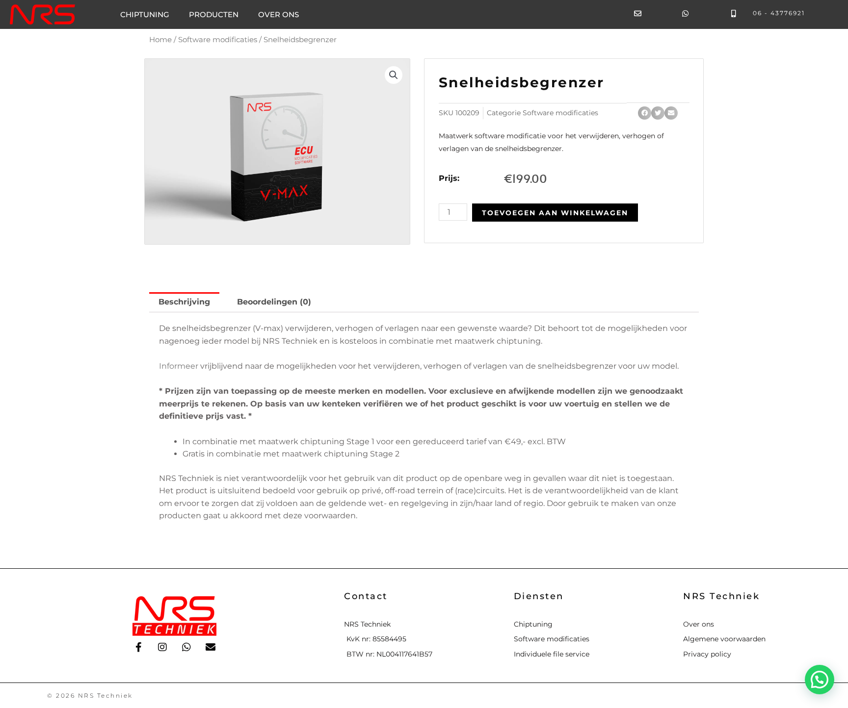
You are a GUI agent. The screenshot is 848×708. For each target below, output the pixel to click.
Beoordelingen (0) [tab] (274, 301)
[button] (393, 75)
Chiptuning (144, 14)
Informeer (178, 366)
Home (160, 39)
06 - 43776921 (779, 13)
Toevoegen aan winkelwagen (555, 212)
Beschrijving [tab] (184, 301)
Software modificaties (217, 39)
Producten (213, 14)
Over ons (278, 14)
